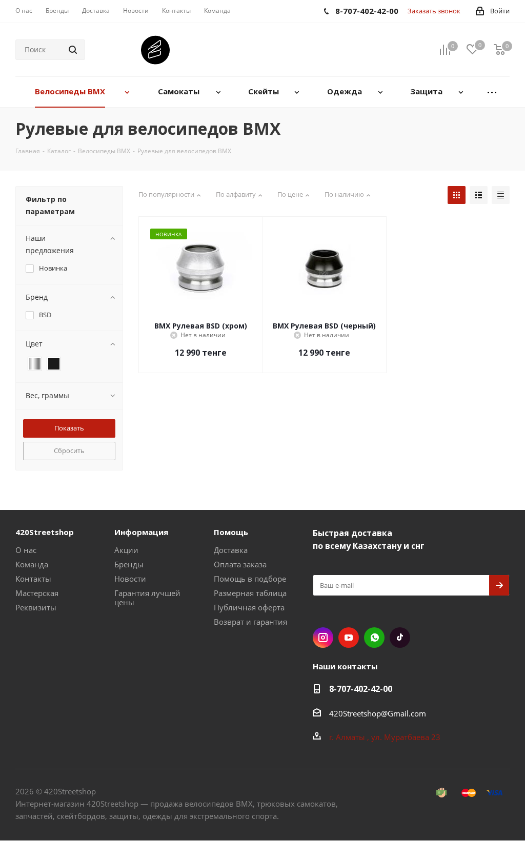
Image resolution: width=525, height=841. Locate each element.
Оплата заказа (240, 564)
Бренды (129, 564)
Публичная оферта (249, 607)
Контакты (33, 578)
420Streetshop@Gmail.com (377, 713)
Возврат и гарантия (250, 622)
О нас (25, 550)
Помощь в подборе (250, 578)
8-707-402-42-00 (360, 688)
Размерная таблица (250, 593)
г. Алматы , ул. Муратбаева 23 (385, 737)
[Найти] (72, 49)
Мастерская (36, 593)
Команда (31, 564)
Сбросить (69, 450)
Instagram (323, 637)
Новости (130, 578)
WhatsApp (374, 637)
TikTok (400, 637)
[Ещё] (492, 92)
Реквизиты (35, 607)
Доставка (231, 550)
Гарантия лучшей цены (147, 597)
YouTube (348, 637)
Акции (126, 550)
